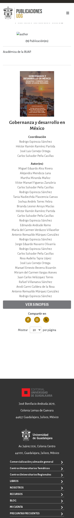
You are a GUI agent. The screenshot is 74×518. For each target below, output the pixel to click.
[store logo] (22, 13)
